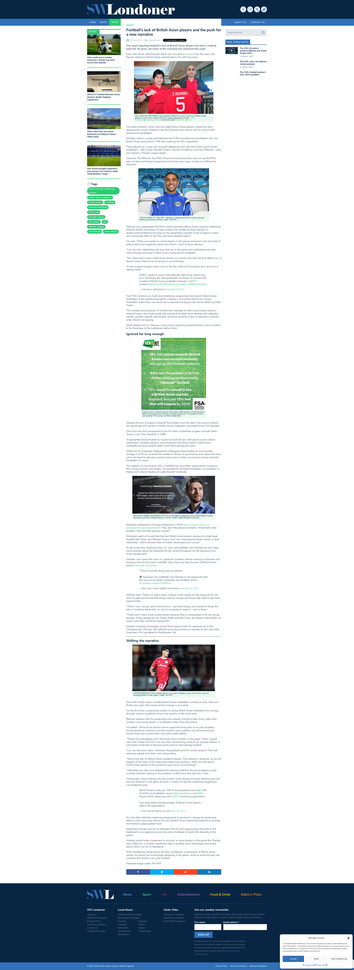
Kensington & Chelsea (128, 917)
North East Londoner (174, 914)
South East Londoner (174, 917)
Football (110, 202)
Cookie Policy (310, 965)
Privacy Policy (321, 965)
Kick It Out (94, 212)
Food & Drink (220, 894)
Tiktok (264, 9)
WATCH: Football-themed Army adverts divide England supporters (103, 97)
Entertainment (189, 894)
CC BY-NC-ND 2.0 (183, 120)
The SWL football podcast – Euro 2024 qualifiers (253, 73)
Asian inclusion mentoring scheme (101, 190)
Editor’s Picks (251, 894)
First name (199, 922)
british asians (95, 202)
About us (240, 22)
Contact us (257, 22)
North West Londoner (174, 921)
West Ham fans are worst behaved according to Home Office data (101, 134)
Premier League (96, 226)
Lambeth (122, 924)
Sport (130, 25)
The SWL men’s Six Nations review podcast (253, 62)
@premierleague (183, 793)
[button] (348, 938)
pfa (104, 221)
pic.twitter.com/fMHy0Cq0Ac (191, 284)
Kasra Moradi (154, 40)
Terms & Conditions (97, 924)
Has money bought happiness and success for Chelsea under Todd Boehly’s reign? (102, 171)
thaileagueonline (153, 120)
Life (164, 894)
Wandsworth (124, 931)
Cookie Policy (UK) (96, 931)
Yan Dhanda (94, 231)
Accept (293, 958)
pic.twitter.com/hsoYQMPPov (155, 583)
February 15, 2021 (189, 588)
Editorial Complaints (97, 917)
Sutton (141, 927)
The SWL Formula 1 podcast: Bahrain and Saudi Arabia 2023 (253, 51)
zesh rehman (111, 231)
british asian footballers (100, 197)
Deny (316, 958)
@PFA (193, 281)
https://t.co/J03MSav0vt (161, 284)
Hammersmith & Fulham (130, 914)
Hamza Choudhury (98, 207)
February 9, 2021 (175, 289)
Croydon (122, 921)
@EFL (200, 793)
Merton (141, 924)
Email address (231, 922)
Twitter (257, 9)
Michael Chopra (96, 217)
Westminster (144, 931)
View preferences (339, 958)
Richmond (123, 927)
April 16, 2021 (178, 810)
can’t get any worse (146, 565)
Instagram (250, 9)
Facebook (243, 9)
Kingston (142, 921)
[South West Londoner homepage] (131, 9)
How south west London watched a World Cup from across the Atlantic (101, 60)
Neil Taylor (94, 221)
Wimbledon (123, 934)
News (127, 894)
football (189, 54)
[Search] (263, 32)
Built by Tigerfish (127, 966)
